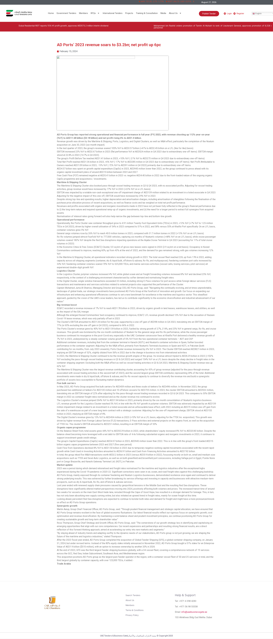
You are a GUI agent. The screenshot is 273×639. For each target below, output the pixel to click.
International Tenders (112, 13)
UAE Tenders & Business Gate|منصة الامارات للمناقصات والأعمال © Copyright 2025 (136, 636)
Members (83, 13)
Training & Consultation (147, 13)
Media (163, 13)
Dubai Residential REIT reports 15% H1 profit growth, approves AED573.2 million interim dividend (48, 25)
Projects (129, 13)
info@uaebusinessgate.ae (194, 612)
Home (51, 13)
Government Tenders (66, 13)
